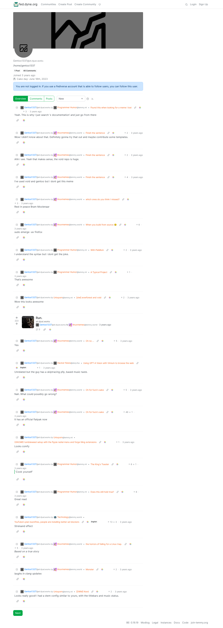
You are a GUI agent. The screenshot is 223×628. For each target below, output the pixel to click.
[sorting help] (87, 98)
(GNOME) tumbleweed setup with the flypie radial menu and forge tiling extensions (55, 442)
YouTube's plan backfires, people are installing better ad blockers (46, 522)
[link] (140, 107)
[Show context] (135, 107)
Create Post (65, 4)
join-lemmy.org (199, 622)
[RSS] (92, 98)
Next (18, 612)
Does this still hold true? (102, 492)
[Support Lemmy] (99, 4)
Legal (155, 622)
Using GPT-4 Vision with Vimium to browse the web (108, 363)
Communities (48, 4)
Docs (177, 622)
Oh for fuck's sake (95, 390)
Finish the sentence (95, 133)
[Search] (186, 4)
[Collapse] (16, 107)
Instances (166, 622)
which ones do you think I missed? (103, 199)
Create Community (85, 4)
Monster (90, 569)
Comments (36, 98)
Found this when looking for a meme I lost (111, 107)
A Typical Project (99, 272)
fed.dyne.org (28, 4)
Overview (20, 98)
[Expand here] (28, 322)
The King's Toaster (100, 464)
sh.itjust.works (43, 321)
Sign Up (203, 4)
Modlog (145, 622)
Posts (49, 98)
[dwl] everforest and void (88, 297)
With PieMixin (97, 250)
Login (193, 4)
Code (185, 622)
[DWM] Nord (82, 591)
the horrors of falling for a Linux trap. (104, 544)
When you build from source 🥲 (101, 224)
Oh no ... (90, 341)
